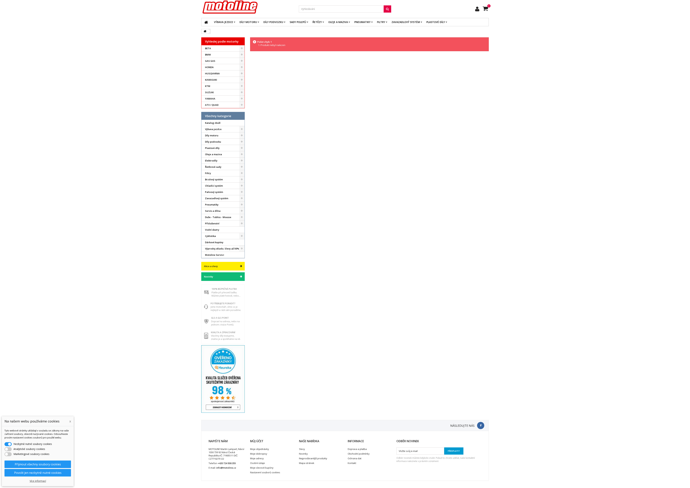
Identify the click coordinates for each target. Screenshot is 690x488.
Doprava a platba (357, 449)
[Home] (206, 22)
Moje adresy (257, 458)
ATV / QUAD (211, 105)
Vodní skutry (212, 229)
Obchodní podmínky (359, 453)
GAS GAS (210, 61)
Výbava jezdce (223, 22)
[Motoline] (247, 7)
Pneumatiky (362, 22)
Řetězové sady (213, 166)
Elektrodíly (211, 160)
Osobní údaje (257, 463)
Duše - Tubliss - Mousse (218, 217)
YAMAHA (210, 98)
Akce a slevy (211, 266)
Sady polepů (298, 22)
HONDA (209, 67)
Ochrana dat (354, 458)
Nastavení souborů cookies (265, 472)
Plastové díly (435, 22)
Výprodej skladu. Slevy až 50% (222, 248)
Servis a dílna (212, 210)
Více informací (38, 481)
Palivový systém (214, 192)
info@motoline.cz (226, 467)
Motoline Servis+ (214, 254)
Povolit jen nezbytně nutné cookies (37, 473)
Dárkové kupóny (214, 242)
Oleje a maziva (338, 22)
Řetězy (317, 22)
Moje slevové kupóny (261, 467)
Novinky (208, 276)
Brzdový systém (214, 179)
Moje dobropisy (258, 453)
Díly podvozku (273, 22)
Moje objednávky (259, 449)
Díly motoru (248, 22)
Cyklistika (210, 236)
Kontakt (352, 463)
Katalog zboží (212, 122)
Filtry (381, 22)
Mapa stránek (306, 463)
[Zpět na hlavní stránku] (205, 31)
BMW (208, 54)
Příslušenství (212, 223)
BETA (208, 48)
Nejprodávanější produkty (313, 458)
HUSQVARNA (212, 73)
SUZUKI (209, 92)
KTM (207, 86)
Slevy (302, 449)
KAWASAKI (211, 79)
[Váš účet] (477, 9)
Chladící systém (214, 185)
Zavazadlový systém (406, 22)
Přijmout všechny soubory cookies (38, 464)
